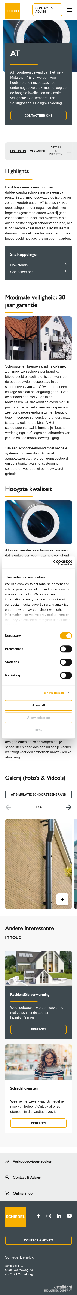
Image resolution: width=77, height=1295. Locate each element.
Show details (54, 693)
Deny (38, 730)
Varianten (37, 151)
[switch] (66, 648)
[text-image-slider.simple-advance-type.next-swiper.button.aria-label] (69, 807)
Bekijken (38, 1029)
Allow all (38, 705)
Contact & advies (44, 9)
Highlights (18, 151)
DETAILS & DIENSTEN (55, 151)
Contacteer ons (38, 115)
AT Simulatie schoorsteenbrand (38, 794)
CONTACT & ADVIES (38, 1240)
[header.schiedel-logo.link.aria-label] (12, 9)
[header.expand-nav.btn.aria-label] (69, 10)
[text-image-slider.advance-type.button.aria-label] (62, 899)
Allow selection (38, 717)
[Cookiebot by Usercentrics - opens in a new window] (54, 562)
